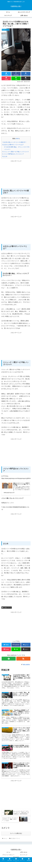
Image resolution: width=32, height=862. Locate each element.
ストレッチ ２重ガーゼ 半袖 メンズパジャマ (15, 151)
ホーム (8, 852)
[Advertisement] (16, 174)
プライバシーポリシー (8, 855)
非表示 (17, 138)
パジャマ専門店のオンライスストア (13, 154)
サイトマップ (23, 855)
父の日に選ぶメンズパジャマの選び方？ (14, 142)
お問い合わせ (23, 852)
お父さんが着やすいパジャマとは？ (13, 144)
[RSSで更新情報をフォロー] (23, 659)
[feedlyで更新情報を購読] (9, 659)
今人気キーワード (7, 607)
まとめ (4, 156)
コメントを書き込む (16, 833)
